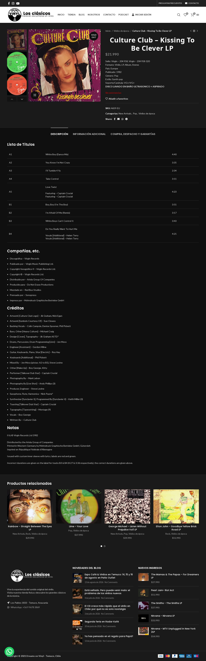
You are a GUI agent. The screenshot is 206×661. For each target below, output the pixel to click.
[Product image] (30, 506)
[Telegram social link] (126, 119)
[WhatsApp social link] (122, 119)
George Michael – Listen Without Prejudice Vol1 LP (127, 528)
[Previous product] (190, 31)
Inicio (108, 31)
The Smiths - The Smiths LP (166, 603)
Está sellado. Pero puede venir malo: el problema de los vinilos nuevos (107, 592)
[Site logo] (30, 14)
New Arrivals (125, 113)
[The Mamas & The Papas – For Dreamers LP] (143, 578)
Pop (135, 113)
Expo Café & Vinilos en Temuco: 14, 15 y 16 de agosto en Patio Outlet (109, 576)
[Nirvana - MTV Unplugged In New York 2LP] (143, 632)
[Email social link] (118, 119)
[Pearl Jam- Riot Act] (143, 593)
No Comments (111, 582)
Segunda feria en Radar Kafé (102, 621)
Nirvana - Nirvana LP (163, 615)
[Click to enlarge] (35, 95)
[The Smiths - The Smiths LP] (143, 606)
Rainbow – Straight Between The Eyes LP (30, 528)
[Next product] (197, 31)
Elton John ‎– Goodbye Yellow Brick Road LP (176, 528)
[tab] (59, 132)
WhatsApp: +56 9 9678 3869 (25, 607)
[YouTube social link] (17, 3)
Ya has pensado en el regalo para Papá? (109, 636)
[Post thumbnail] (77, 578)
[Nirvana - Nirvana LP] (143, 618)
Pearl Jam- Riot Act (162, 590)
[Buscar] (179, 15)
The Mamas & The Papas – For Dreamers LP (175, 576)
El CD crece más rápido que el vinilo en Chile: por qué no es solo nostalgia (107, 607)
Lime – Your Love (78, 526)
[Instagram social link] (13, 3)
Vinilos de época (122, 31)
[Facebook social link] (9, 3)
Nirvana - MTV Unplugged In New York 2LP (173, 630)
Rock (28, 533)
